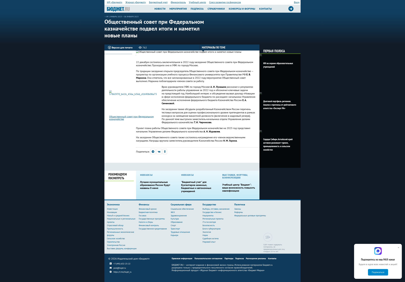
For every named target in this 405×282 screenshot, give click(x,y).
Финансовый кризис (148, 209)
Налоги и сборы (146, 222)
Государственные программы (152, 218)
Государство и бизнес (212, 212)
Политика (239, 204)
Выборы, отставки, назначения (215, 209)
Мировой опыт (208, 242)
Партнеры (228, 258)
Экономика (113, 204)
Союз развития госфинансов (225, 2)
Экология (206, 232)
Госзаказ (142, 215)
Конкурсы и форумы (242, 8)
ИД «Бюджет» (114, 2)
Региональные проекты (213, 218)
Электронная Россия (116, 245)
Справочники (216, 8)
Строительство (113, 242)
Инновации (112, 212)
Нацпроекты (208, 215)
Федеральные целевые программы (250, 215)
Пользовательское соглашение (208, 258)
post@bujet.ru (119, 268)
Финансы (144, 204)
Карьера (174, 235)
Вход (296, 2)
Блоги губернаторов (211, 228)
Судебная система (210, 238)
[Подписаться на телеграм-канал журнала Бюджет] (290, 9)
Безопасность (208, 225)
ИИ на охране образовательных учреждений (278, 65)
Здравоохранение (179, 215)
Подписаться (378, 272)
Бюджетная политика (148, 212)
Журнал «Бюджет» (135, 2)
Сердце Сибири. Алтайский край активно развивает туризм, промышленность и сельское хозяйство (278, 144)
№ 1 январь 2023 (114, 16)
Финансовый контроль (149, 225)
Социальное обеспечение (182, 209)
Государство (209, 204)
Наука (205, 235)
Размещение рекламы (256, 258)
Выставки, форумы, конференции (122, 248)
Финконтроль (178, 2)
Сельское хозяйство (116, 238)
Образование (177, 222)
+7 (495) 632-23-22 (121, 263)
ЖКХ (173, 212)
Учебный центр (197, 2)
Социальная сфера (181, 204)
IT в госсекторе (209, 222)
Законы (237, 209)
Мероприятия (178, 8)
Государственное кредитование (153, 228)
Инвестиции (112, 209)
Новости (159, 8)
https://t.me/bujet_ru (122, 272)
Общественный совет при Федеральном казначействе (131, 118)
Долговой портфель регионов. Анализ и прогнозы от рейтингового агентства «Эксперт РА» (279, 105)
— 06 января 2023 (130, 16)
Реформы (238, 212)
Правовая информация (182, 258)
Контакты (265, 8)
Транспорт (175, 228)
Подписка (197, 8)
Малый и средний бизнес (118, 215)
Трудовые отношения (180, 232)
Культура (175, 218)
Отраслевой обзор (115, 225)
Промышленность (115, 228)
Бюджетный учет (158, 2)
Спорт (173, 225)
